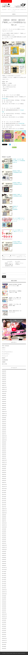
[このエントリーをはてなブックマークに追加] (10, 144)
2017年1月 (4, 587)
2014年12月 (4, 638)
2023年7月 (4, 446)
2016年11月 (4, 591)
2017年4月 (4, 581)
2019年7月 (4, 533)
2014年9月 (4, 644)
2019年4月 (4, 537)
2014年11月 (4, 640)
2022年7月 (4, 470)
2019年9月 (4, 529)
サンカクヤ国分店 (19, 255)
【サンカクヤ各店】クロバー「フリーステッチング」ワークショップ (18, 220)
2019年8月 (4, 531)
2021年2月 (4, 504)
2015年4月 (4, 630)
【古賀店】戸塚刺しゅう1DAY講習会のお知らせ (17, 184)
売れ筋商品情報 (5, 359)
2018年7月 (4, 555)
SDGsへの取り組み (5, 345)
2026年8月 (4, 371)
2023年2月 (4, 456)
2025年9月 (4, 393)
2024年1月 (4, 433)
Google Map (5, 98)
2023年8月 (4, 444)
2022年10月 (4, 464)
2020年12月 (4, 508)
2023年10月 (4, 440)
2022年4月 (4, 476)
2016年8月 (4, 597)
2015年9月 (4, 620)
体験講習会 (18, 256)
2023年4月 (4, 452)
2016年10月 (4, 593)
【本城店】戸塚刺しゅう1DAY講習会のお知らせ (17, 196)
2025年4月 (4, 403)
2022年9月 (4, 466)
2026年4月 (4, 379)
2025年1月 (4, 409)
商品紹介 (3, 357)
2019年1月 (4, 543)
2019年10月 (4, 527)
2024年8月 (4, 419)
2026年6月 (4, 375)
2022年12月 (4, 460)
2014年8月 (4, 646)
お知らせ (3, 347)
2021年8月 (4, 492)
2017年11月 (4, 567)
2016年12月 (4, 589)
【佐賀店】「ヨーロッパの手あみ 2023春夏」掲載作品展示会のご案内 (9, 264)
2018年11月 (4, 547)
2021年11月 (4, 486)
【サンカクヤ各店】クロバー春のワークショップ (17, 230)
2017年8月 (4, 573)
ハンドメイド (14, 256)
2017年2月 (4, 585)
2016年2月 (4, 610)
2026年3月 (4, 381)
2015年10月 (4, 618)
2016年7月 (4, 600)
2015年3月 (4, 632)
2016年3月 (4, 608)
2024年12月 (4, 411)
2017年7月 (4, 575)
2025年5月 (4, 401)
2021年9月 (4, 490)
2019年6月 (4, 535)
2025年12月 (4, 387)
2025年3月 (4, 405)
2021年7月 (4, 494)
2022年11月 (4, 462)
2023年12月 (4, 435)
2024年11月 (4, 413)
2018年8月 (4, 553)
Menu (14, 14)
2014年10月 (4, 642)
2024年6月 (4, 423)
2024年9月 (4, 417)
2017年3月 (4, 583)
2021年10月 (4, 488)
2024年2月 (4, 431)
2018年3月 (4, 563)
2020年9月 (4, 514)
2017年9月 (4, 571)
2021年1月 (4, 506)
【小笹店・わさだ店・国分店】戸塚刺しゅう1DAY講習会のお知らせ (18, 160)
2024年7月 (4, 421)
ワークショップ (6, 255)
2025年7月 (4, 397)
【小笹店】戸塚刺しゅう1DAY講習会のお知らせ (17, 243)
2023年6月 (4, 448)
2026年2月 (4, 383)
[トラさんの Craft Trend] (14, 5)
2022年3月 (4, 478)
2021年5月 (4, 498)
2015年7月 (4, 624)
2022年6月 (4, 472)
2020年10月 (4, 512)
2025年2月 (4, 407)
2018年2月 (4, 565)
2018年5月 (4, 559)
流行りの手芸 (4, 364)
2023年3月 (4, 454)
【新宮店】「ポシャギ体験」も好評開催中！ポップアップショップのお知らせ (15, 299)
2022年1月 (4, 482)
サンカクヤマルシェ (5, 353)
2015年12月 (4, 614)
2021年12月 (4, 484)
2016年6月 (4, 602)
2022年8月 (4, 468)
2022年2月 (4, 480)
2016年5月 (4, 604)
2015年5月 (4, 628)
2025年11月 (4, 389)
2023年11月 (4, 438)
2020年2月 (4, 519)
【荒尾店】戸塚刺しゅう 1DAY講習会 (15, 208)
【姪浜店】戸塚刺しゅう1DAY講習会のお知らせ (17, 172)
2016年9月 (4, 595)
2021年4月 (4, 500)
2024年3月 (4, 429)
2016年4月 (4, 606)
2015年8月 (4, 622)
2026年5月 (4, 377)
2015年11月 (4, 616)
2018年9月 (4, 551)
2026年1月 (4, 385)
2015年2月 (4, 634)
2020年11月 (4, 510)
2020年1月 (4, 521)
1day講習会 (13, 255)
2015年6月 (4, 626)
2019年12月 (4, 523)
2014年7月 (4, 648)
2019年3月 (4, 539)
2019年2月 (4, 541)
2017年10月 (4, 569)
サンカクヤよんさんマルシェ (7, 351)
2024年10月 (4, 415)
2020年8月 (4, 516)
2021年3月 (4, 502)
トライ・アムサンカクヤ (6, 1)
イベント (3, 349)
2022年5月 (4, 474)
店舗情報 (3, 362)
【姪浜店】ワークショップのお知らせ (19, 264)
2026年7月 (4, 373)
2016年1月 (4, 612)
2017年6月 (4, 577)
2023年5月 (4, 450)
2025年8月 (4, 395)
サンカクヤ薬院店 (8, 256)
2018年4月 (4, 561)
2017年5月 (4, 579)
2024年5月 (4, 425)
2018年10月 (4, 549)
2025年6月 (4, 399)
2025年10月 (4, 391)
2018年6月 (4, 557)
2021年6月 (4, 496)
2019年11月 (4, 525)
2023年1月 (4, 458)
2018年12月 (4, 545)
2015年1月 (4, 636)
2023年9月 (4, 442)
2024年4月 (4, 427)
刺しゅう (22, 256)
